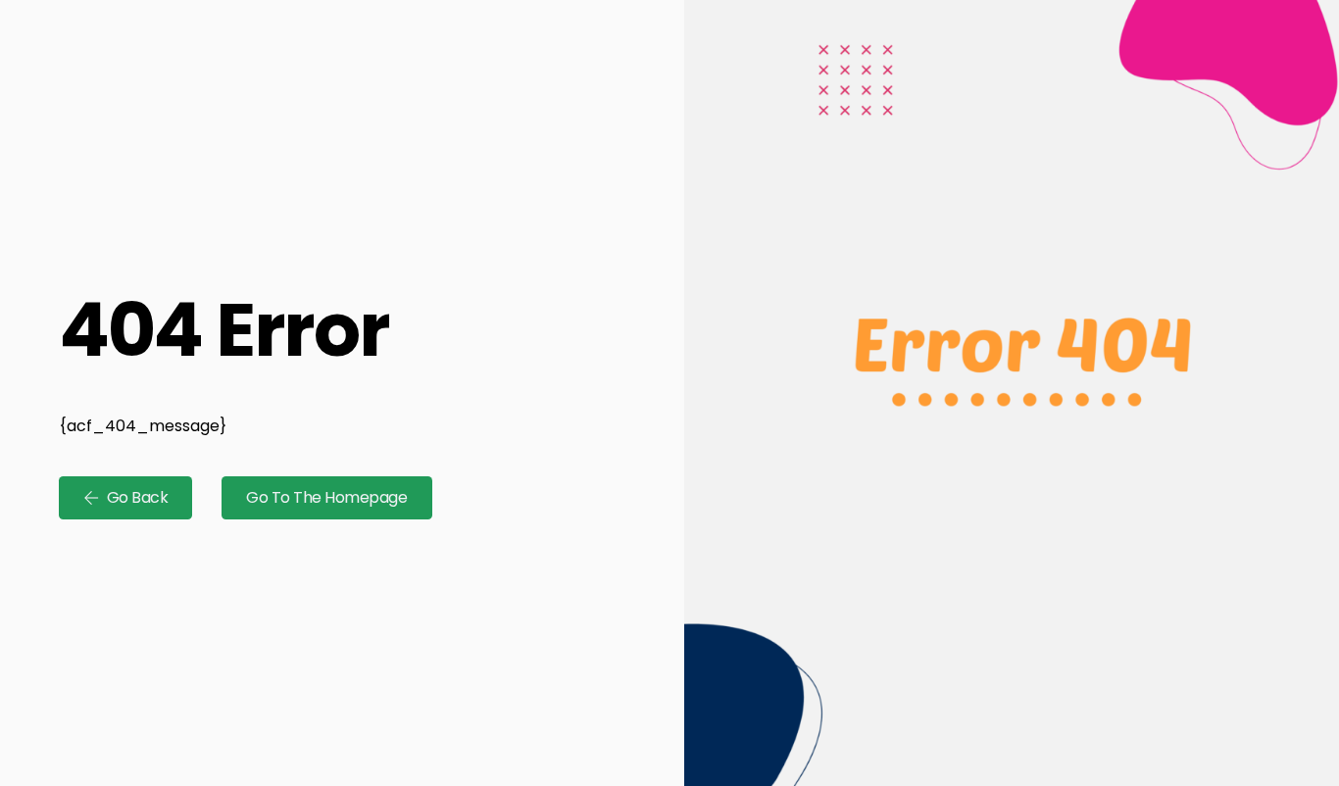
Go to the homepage (326, 497)
